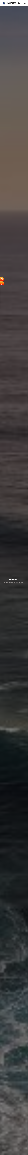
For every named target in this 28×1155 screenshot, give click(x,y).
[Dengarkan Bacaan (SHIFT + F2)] (2, 279)
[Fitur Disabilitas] (2, 283)
